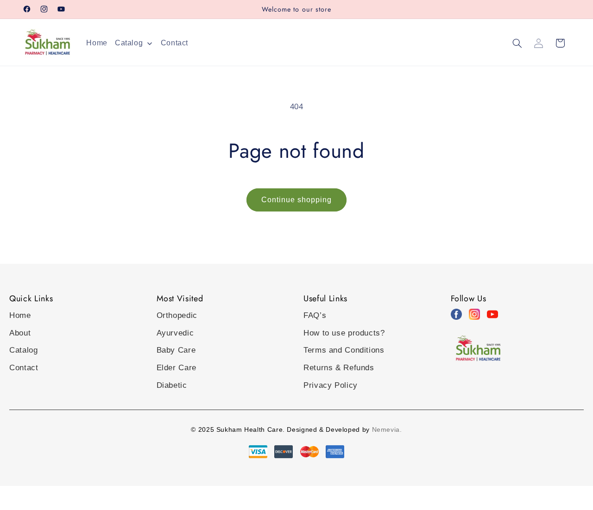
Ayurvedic (175, 333)
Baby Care (176, 350)
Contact (23, 367)
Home (20, 315)
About (20, 333)
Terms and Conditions (344, 350)
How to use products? (344, 333)
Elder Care (176, 367)
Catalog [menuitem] (129, 43)
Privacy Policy (330, 385)
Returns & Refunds (338, 367)
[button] (517, 43)
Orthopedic (177, 315)
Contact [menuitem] (174, 43)
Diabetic (172, 385)
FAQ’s (314, 315)
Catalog (23, 350)
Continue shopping (296, 200)
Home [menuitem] (96, 43)
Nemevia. (387, 429)
